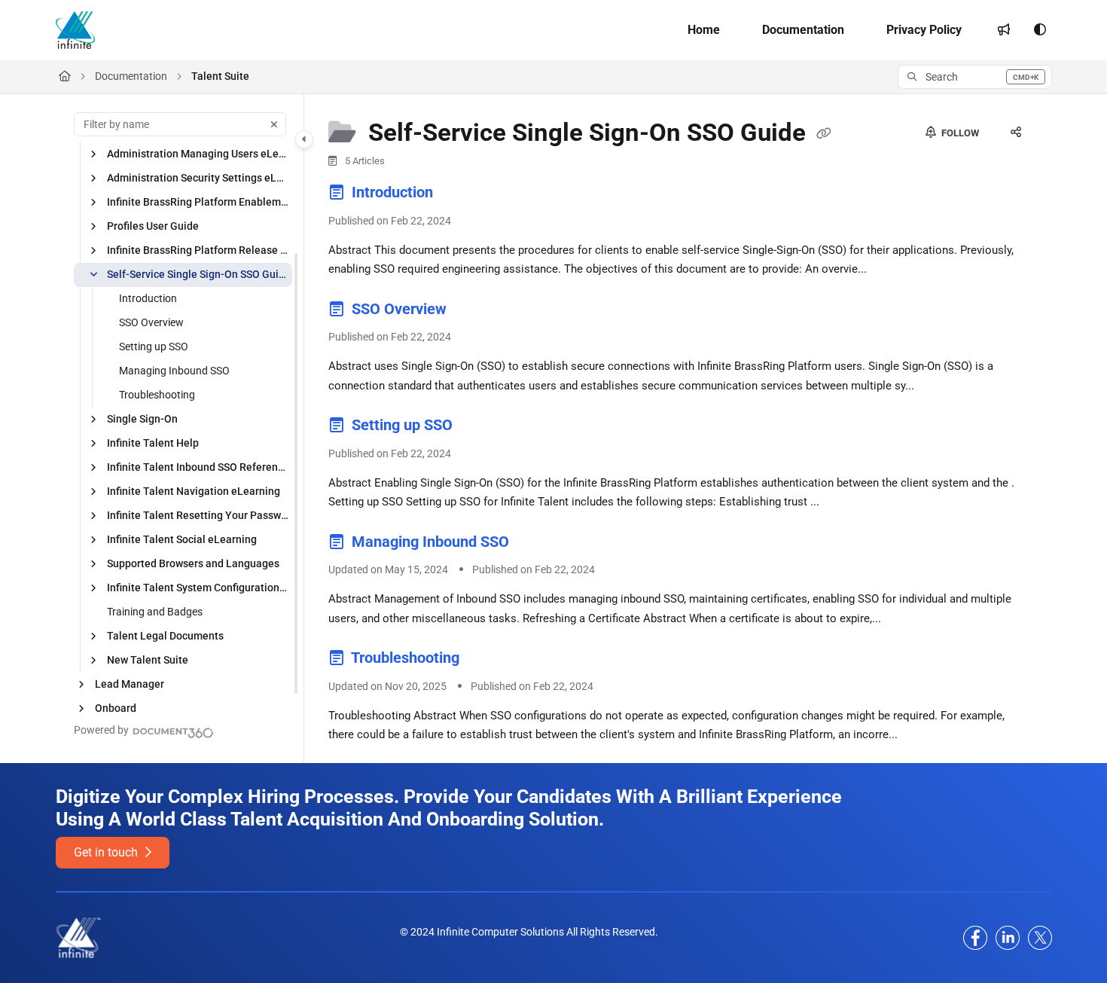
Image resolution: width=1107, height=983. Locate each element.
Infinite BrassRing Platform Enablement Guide (198, 202)
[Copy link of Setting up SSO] (480, 428)
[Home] (75, 30)
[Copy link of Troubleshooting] (487, 661)
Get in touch (107, 852)
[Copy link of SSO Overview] (474, 311)
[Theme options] (1040, 30)
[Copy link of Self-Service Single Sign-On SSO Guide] (824, 134)
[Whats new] (1004, 30)
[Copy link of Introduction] (461, 195)
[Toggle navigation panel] (304, 139)
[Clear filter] (274, 124)
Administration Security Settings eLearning (198, 178)
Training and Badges (155, 612)
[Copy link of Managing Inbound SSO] (537, 544)
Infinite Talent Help (153, 443)
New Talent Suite (147, 660)
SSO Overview (151, 322)
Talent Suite (220, 76)
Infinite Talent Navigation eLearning (193, 491)
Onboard (115, 708)
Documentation (131, 76)
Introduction (148, 298)
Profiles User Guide (153, 226)
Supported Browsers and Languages (193, 563)
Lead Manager (129, 684)
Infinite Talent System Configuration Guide (198, 588)
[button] (974, 77)
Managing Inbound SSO (174, 371)
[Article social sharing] (1016, 133)
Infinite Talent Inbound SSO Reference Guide (198, 467)
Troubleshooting (157, 395)
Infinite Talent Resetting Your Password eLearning (198, 515)
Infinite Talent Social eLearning (182, 539)
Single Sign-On (142, 419)
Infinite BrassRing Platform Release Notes (198, 250)
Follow (959, 133)
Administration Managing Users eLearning (198, 154)
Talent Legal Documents (165, 636)
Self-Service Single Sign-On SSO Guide (198, 274)
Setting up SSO (153, 346)
